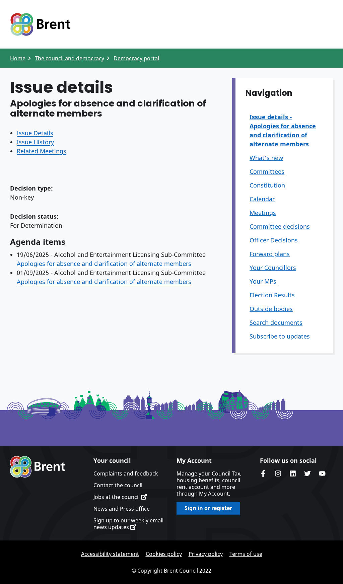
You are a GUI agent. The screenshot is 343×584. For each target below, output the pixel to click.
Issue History (35, 142)
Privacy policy (206, 554)
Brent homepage (37, 467)
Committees (267, 171)
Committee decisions (280, 226)
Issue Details (35, 133)
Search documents (276, 322)
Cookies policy (164, 554)
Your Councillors (273, 268)
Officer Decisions (274, 240)
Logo (40, 24)
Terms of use (245, 554)
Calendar (262, 199)
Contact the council (117, 485)
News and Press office (121, 508)
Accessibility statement (110, 554)
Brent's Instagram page (278, 473)
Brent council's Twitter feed (307, 473)
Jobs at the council (117, 497)
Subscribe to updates (280, 336)
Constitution (267, 185)
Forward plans (270, 254)
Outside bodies (271, 309)
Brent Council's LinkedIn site (292, 473)
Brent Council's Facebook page (263, 473)
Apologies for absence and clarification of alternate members (104, 264)
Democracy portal (136, 58)
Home (17, 58)
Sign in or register (208, 508)
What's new (266, 158)
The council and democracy (69, 58)
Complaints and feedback (125, 473)
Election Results (272, 295)
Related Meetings (41, 151)
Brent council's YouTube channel (322, 473)
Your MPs (263, 281)
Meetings (263, 213)
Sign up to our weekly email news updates (128, 523)
